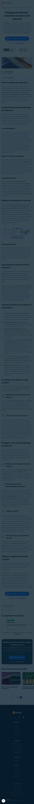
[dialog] (17, 402)
